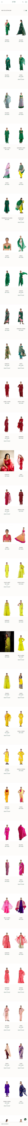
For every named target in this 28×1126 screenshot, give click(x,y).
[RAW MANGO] (13, 2)
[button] (2, 2)
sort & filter (4, 1123)
